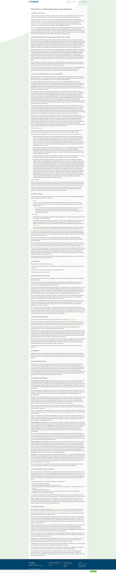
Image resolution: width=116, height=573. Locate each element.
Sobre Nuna (79, 1)
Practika (65, 566)
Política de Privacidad (72, 319)
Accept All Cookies (93, 571)
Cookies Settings (86, 571)
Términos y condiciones (82, 565)
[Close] (113, 571)
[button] (84, 2)
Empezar (68, 1)
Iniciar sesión (74, 1)
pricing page (35, 225)
